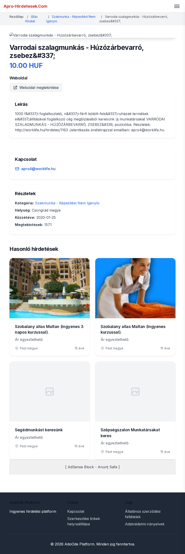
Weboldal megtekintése (39, 87)
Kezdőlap (16, 16)
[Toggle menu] (176, 6)
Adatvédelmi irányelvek (144, 524)
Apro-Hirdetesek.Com (25, 6)
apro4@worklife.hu (38, 168)
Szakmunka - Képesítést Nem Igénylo (67, 203)
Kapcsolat (75, 511)
